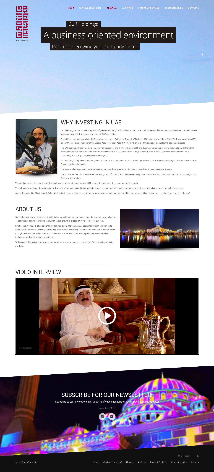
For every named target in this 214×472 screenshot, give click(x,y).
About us (112, 8)
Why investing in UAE (90, 8)
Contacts (193, 8)
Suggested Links (174, 8)
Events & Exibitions (148, 8)
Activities (127, 8)
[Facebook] (111, 416)
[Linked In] (102, 416)
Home (71, 8)
